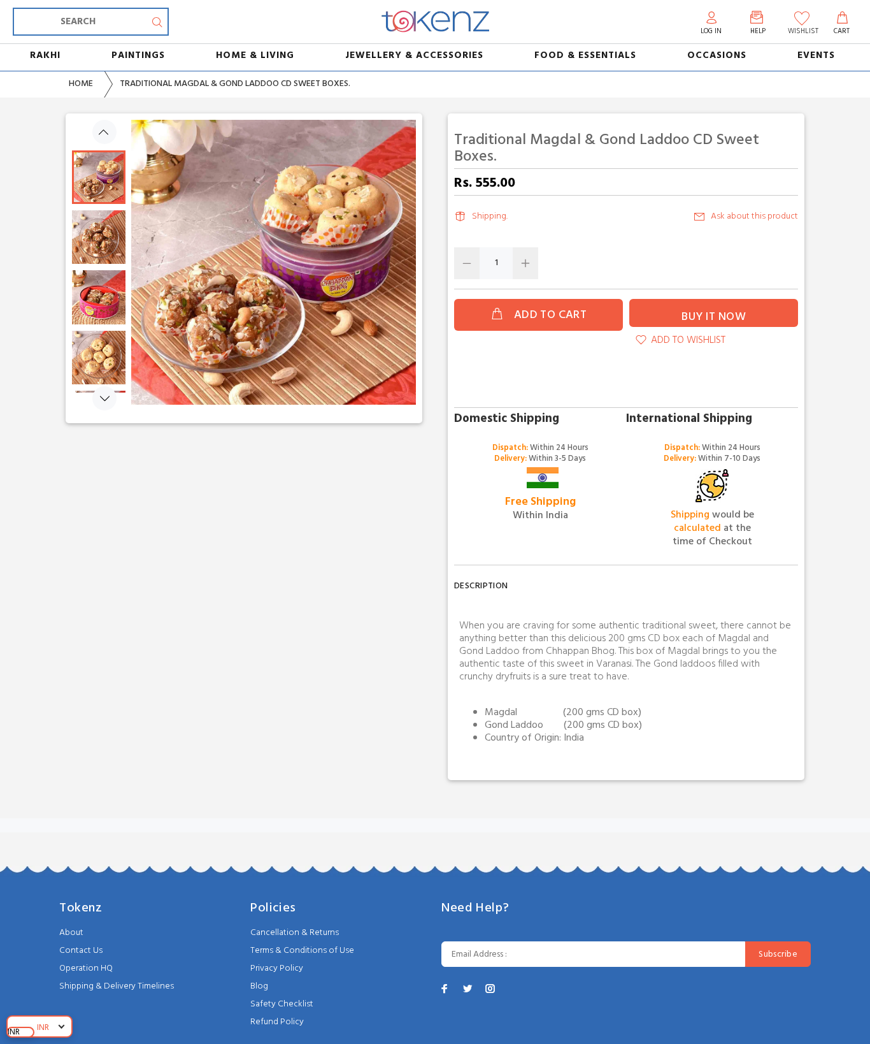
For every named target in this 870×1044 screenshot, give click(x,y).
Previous (104, 132)
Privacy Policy (276, 968)
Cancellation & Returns (294, 932)
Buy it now (713, 317)
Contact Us (81, 950)
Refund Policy (277, 1022)
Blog (259, 986)
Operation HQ (86, 968)
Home (81, 83)
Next (104, 398)
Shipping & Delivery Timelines (116, 986)
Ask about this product (754, 216)
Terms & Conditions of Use (302, 950)
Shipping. (490, 216)
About (71, 932)
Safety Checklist (281, 1004)
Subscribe (778, 954)
